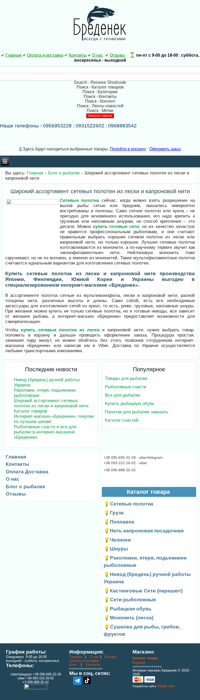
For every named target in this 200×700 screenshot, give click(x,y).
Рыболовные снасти (125, 386)
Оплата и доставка (45, 55)
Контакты (78, 55)
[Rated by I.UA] (35, 688)
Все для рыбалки (122, 395)
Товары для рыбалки (126, 378)
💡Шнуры (116, 548)
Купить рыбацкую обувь (129, 403)
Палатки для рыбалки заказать (136, 411)
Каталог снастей (122, 420)
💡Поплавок (119, 522)
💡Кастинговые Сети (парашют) (143, 590)
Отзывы (117, 55)
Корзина (139, 662)
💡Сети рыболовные (130, 599)
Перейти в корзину (128, 149)
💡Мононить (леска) (128, 617)
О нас (97, 55)
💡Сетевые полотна (128, 504)
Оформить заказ (165, 149)
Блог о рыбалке (64, 172)
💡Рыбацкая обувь (128, 608)
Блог (73, 665)
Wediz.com (166, 686)
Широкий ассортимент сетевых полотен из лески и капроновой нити (100, 191)
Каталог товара (145, 658)
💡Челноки (117, 540)
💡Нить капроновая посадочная (144, 530)
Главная (13, 55)
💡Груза (114, 512)
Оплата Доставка (27, 471)
